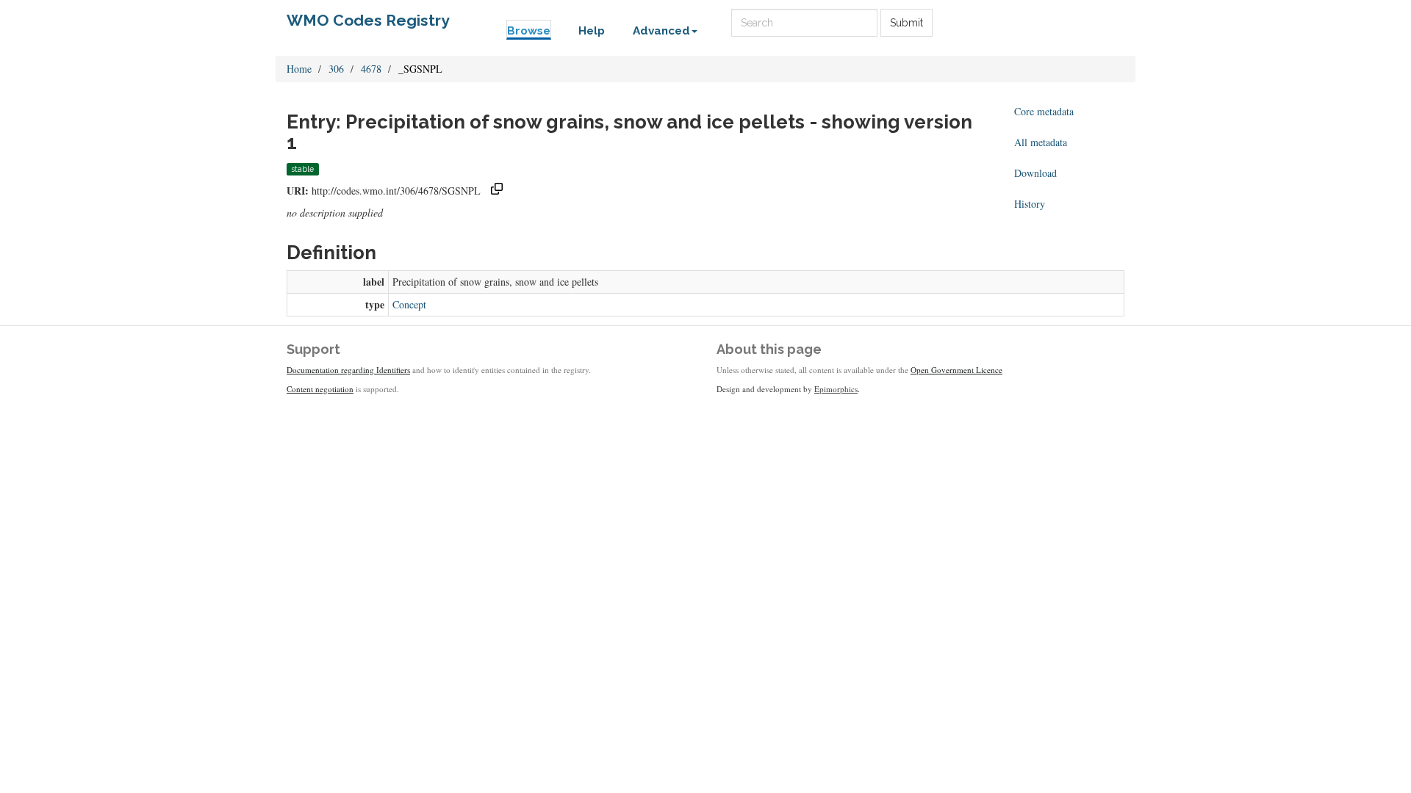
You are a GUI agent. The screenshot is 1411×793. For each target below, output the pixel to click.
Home (299, 69)
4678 (371, 69)
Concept (409, 304)
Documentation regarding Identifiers (348, 369)
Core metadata (1044, 111)
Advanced (661, 30)
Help (591, 30)
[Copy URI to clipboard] (497, 191)
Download (1035, 173)
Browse (528, 30)
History (1029, 204)
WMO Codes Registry (368, 20)
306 (336, 69)
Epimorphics (836, 388)
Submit (906, 23)
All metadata (1040, 142)
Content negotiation (320, 388)
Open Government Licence (956, 369)
